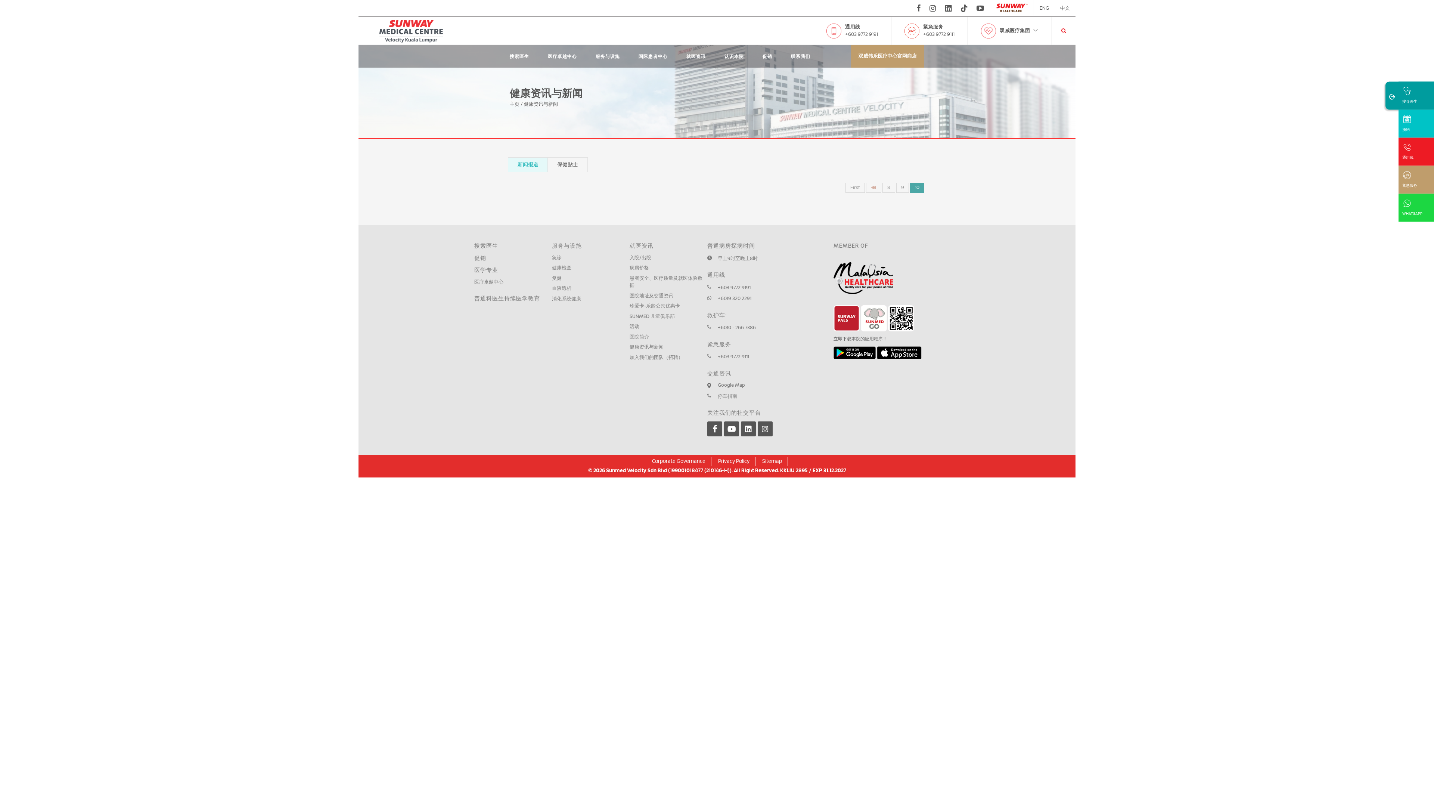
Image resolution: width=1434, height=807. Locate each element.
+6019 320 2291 (734, 298)
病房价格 (639, 268)
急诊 (557, 258)
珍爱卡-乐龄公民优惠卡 (655, 306)
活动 (634, 326)
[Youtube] (731, 428)
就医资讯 (696, 56)
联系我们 (800, 56)
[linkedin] (948, 8)
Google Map (731, 385)
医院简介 (639, 337)
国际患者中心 (653, 56)
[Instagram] (765, 428)
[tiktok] (964, 8)
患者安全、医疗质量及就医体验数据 (666, 282)
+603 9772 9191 (861, 34)
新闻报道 (528, 164)
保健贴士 (567, 164)
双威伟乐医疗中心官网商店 (888, 56)
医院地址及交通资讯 (651, 296)
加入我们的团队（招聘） (656, 357)
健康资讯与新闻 (647, 347)
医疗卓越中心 (562, 56)
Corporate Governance (678, 461)
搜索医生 (519, 56)
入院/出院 (640, 258)
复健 (557, 278)
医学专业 (486, 270)
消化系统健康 (566, 299)
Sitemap (772, 461)
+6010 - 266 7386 (737, 327)
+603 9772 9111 (939, 34)
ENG (1044, 8)
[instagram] (933, 8)
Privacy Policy (733, 461)
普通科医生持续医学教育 (507, 299)
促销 (767, 56)
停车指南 (727, 396)
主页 (514, 104)
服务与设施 (608, 56)
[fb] (919, 8)
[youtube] (981, 8)
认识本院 (734, 56)
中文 (1065, 8)
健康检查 (561, 268)
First (855, 187)
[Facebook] (714, 428)
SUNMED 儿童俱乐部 (652, 316)
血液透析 (561, 288)
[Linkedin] (748, 428)
